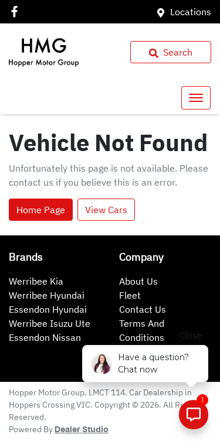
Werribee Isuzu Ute (49, 323)
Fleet (130, 295)
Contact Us (142, 309)
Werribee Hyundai (46, 295)
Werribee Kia (36, 281)
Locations (190, 12)
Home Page (40, 210)
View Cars (106, 210)
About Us (138, 281)
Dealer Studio (82, 430)
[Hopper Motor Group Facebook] (17, 11)
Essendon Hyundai (48, 309)
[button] (196, 98)
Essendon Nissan (45, 337)
